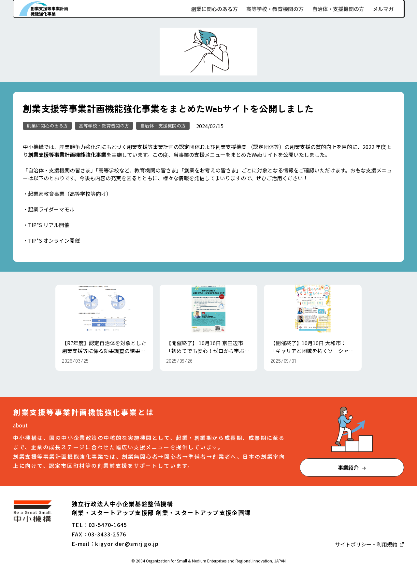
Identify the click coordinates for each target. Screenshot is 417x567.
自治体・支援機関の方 (338, 9)
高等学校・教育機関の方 (275, 9)
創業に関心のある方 (214, 9)
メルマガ (383, 9)
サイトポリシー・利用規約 (367, 544)
